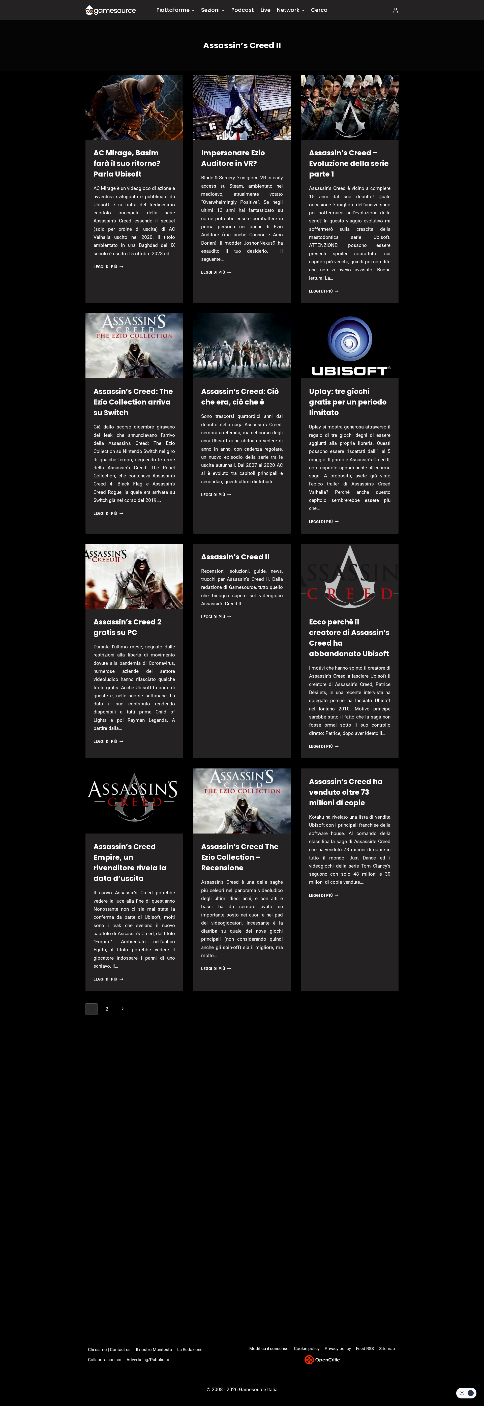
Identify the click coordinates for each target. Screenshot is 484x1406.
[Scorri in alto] (466, 1383)
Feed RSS (365, 1348)
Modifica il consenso (269, 1348)
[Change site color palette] (466, 1393)
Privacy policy (338, 1348)
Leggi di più (108, 267)
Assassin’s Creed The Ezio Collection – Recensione (240, 857)
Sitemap (387, 1348)
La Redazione (189, 1349)
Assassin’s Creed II (235, 557)
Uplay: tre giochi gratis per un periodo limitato (348, 402)
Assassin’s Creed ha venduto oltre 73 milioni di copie (346, 792)
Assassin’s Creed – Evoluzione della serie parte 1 (349, 163)
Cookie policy (307, 1348)
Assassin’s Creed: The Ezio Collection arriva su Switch (133, 402)
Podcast (242, 10)
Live (265, 10)
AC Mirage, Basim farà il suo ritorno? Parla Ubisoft (127, 163)
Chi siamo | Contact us (109, 1349)
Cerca (319, 10)
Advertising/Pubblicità (148, 1359)
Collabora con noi (104, 1359)
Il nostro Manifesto (154, 1349)
